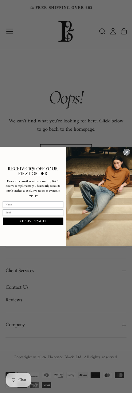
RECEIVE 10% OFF (33, 221)
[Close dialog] (127, 152)
